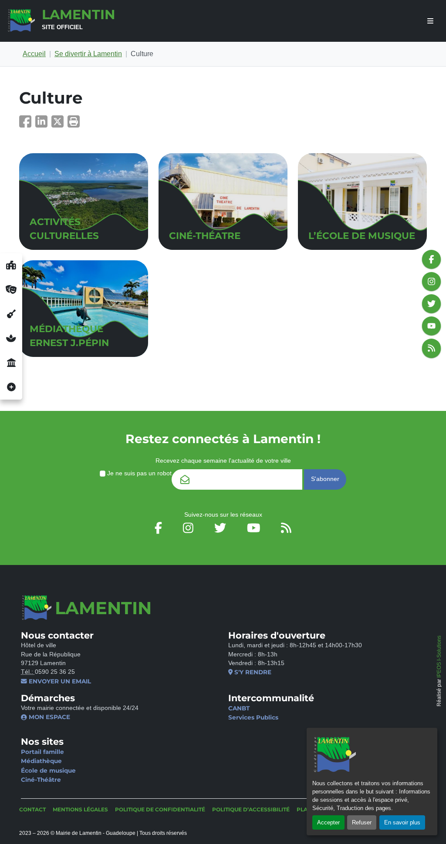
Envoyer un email (59, 681)
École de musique (48, 770)
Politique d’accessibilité (251, 809)
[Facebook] (27, 124)
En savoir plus (402, 822)
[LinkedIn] (43, 124)
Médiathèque (41, 760)
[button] (74, 124)
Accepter (328, 822)
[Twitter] (59, 124)
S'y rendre (252, 672)
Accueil (34, 53)
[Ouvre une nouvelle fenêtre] (11, 265)
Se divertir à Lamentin (88, 53)
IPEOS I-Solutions (439, 657)
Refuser (362, 822)
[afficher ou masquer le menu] (430, 21)
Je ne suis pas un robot (138, 473)
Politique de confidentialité (160, 809)
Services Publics (253, 717)
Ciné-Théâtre (41, 779)
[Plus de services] (11, 387)
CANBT (239, 708)
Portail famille (42, 751)
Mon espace (48, 716)
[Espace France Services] (11, 363)
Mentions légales (80, 809)
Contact (32, 809)
